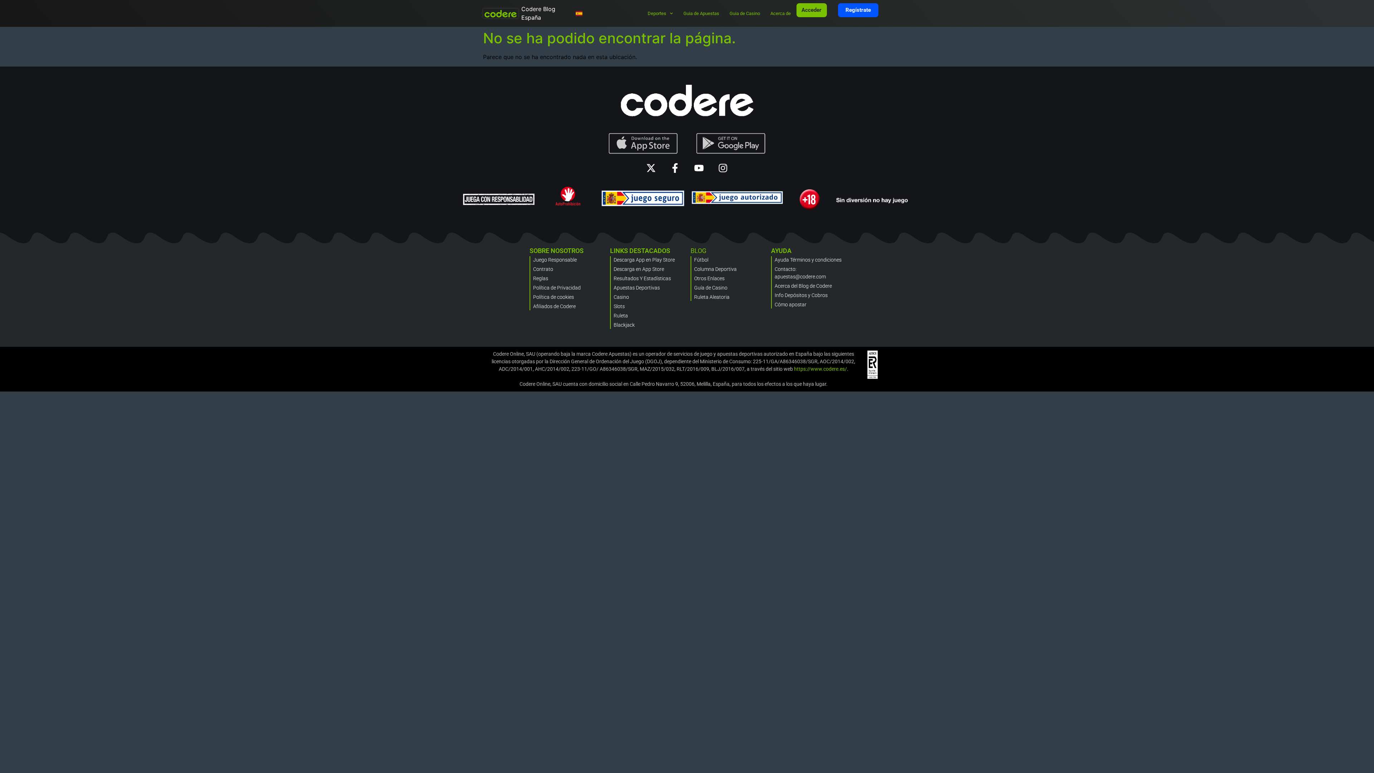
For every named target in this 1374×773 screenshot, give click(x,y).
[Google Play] (731, 143)
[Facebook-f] (675, 168)
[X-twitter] (651, 168)
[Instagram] (723, 168)
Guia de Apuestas (701, 13)
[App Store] (643, 143)
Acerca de (780, 13)
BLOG (698, 250)
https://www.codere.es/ (820, 369)
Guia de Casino (745, 13)
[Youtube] (699, 168)
